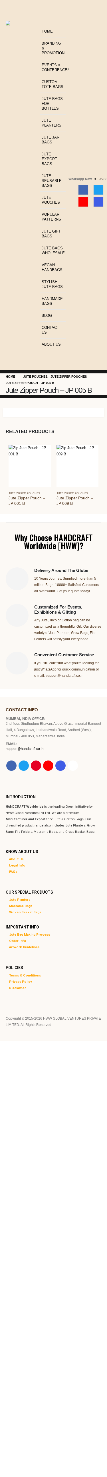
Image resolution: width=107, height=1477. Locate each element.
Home (47, 31)
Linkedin (73, 765)
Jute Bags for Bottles (52, 104)
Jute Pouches (51, 200)
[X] (98, 190)
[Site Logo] (21, 35)
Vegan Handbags (52, 267)
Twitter (24, 765)
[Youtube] (83, 202)
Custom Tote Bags (52, 84)
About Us (51, 344)
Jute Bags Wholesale (53, 250)
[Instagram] (98, 202)
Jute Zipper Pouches (24, 493)
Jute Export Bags (49, 159)
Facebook (11, 765)
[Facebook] (83, 190)
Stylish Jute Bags (52, 284)
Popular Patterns (51, 216)
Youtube (48, 765)
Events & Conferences (54, 67)
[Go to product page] (30, 466)
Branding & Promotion (53, 48)
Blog (47, 315)
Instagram (60, 765)
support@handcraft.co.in (25, 748)
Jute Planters (51, 122)
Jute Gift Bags (51, 233)
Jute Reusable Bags (52, 181)
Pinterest (36, 765)
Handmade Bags (52, 301)
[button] (41, 21)
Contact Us (50, 330)
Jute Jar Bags (50, 139)
